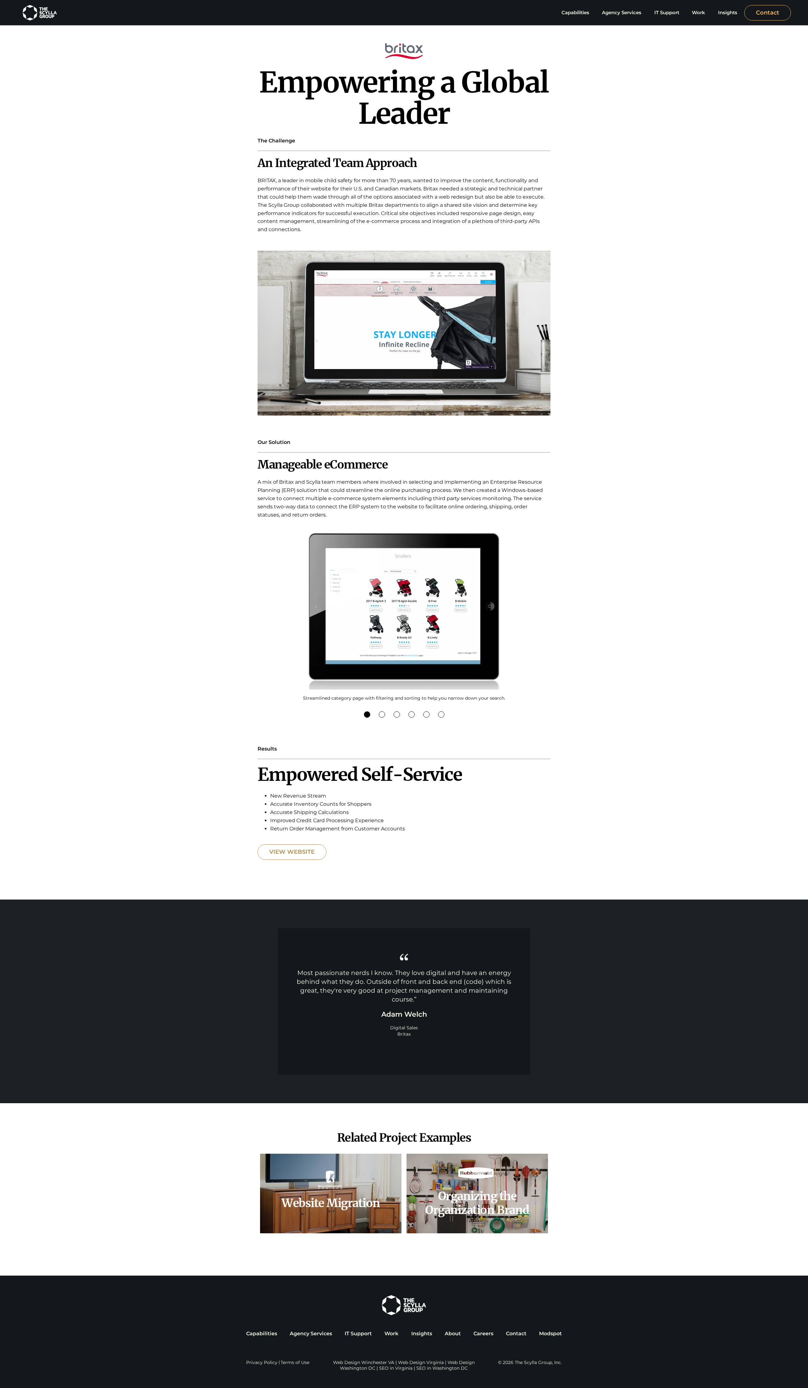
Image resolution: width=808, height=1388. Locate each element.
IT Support (358, 1334)
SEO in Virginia (396, 1368)
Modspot (550, 1334)
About (453, 1334)
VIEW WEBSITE (292, 851)
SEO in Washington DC (442, 1368)
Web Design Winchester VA (363, 1362)
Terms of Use (295, 1362)
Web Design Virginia (421, 1362)
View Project (330, 1193)
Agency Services (311, 1334)
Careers (483, 1334)
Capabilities (261, 1334)
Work (391, 1334)
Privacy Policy (261, 1362)
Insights (421, 1334)
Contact (767, 12)
